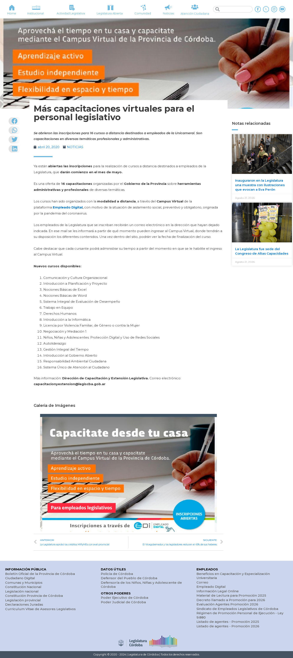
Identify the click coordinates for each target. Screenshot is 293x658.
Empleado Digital (68, 207)
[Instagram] (274, 9)
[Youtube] (282, 9)
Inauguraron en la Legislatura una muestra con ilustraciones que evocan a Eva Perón (260, 184)
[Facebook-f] (258, 9)
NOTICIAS (75, 147)
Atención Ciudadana (195, 13)
